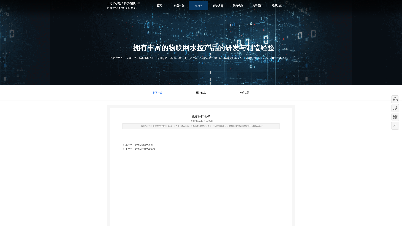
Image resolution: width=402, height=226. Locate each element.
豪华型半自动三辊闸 (140, 149)
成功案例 (198, 6)
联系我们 (277, 5)
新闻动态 (238, 5)
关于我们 (258, 5)
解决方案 (218, 5)
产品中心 (179, 5)
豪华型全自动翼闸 (139, 145)
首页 (159, 5)
